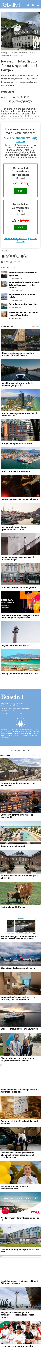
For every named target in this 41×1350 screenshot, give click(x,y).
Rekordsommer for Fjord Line (23, 304)
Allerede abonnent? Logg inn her (20, 238)
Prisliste (21, 241)
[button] (4, 262)
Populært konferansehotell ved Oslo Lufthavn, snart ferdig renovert (24, 285)
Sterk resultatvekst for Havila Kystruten (23, 274)
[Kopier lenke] (23, 101)
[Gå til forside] (12, 5)
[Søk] (28, 5)
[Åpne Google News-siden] (30, 101)
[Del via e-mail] (20, 101)
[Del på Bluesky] (27, 101)
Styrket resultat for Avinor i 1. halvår (23, 296)
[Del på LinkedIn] (17, 101)
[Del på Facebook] (10, 101)
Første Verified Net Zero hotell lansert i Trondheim (23, 314)
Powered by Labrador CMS (20, 751)
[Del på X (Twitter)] (13, 101)
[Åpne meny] (37, 5)
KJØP (20, 191)
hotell (5, 251)
